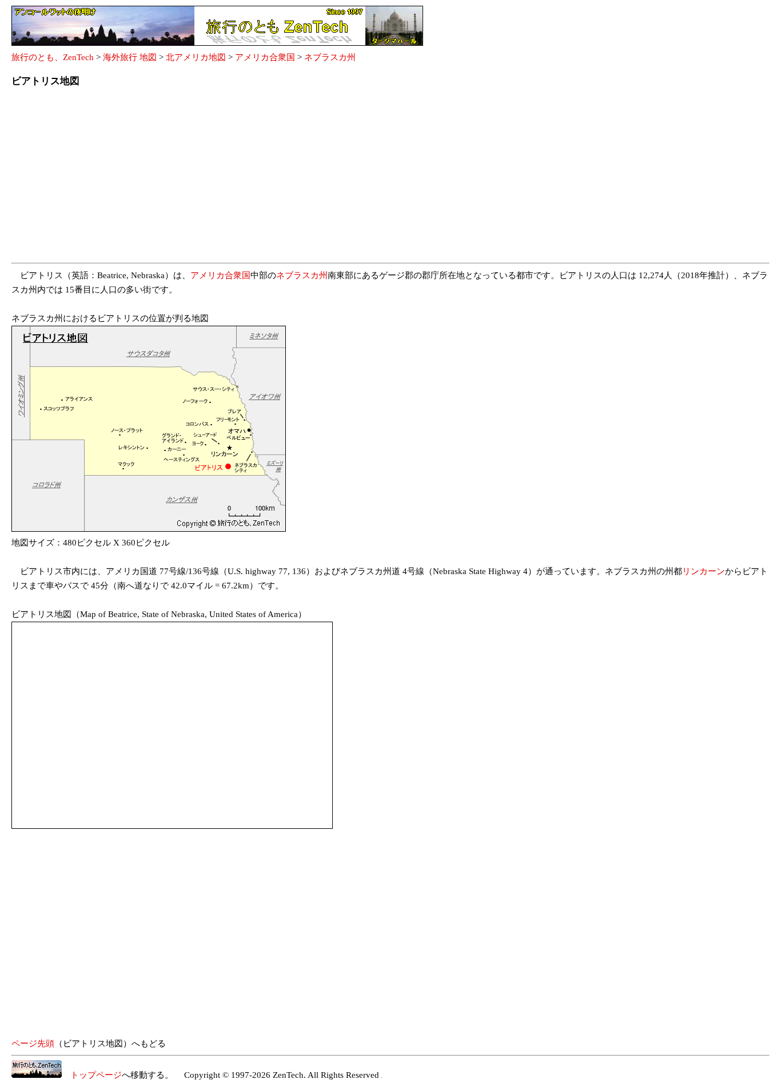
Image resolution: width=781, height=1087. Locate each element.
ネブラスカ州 (330, 57)
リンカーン (703, 571)
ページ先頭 (32, 1043)
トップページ (92, 1075)
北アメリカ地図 (196, 57)
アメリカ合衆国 (265, 57)
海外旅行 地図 (130, 57)
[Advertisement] (354, 178)
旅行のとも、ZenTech (52, 57)
